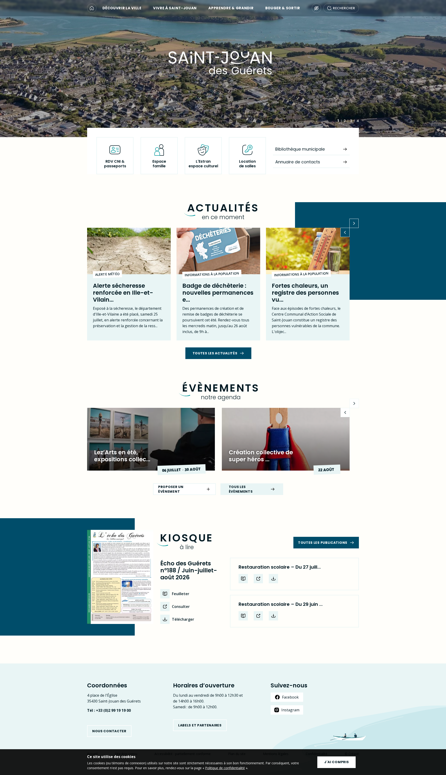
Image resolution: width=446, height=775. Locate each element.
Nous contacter (109, 731)
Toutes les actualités (215, 353)
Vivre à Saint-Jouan (175, 8)
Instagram (290, 709)
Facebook (290, 697)
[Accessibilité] (316, 8)
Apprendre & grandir (230, 8)
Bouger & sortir (282, 8)
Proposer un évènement (171, 489)
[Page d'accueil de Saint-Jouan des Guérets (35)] (91, 8)
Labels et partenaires (200, 725)
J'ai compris (336, 762)
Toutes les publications (322, 542)
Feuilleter (180, 593)
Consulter (181, 606)
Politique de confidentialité (225, 768)
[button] (345, 232)
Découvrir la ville (121, 8)
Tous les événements (241, 489)
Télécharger (183, 619)
